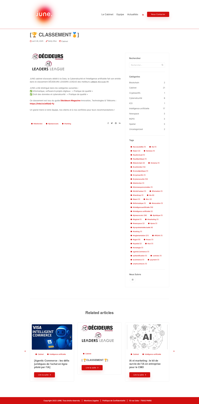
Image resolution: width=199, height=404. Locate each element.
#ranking (67, 124)
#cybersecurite (140, 179)
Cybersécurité (135, 98)
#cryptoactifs (139, 175)
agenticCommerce (141, 252)
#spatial (137, 243)
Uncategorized (136, 129)
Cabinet (65, 41)
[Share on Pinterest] (116, 123)
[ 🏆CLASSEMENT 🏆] (95, 360)
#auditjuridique (140, 159)
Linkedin (141, 14)
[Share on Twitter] (112, 123)
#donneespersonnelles (143, 187)
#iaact (136, 199)
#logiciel (137, 219)
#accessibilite (139, 147)
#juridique (158, 215)
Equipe (120, 14)
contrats (157, 256)
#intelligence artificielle (143, 211)
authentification (140, 256)
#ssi (150, 243)
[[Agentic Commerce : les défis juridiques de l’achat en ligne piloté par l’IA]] (52, 337)
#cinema (155, 163)
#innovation (157, 203)
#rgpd (136, 239)
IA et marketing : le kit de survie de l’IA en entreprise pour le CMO (145, 364)
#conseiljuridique (140, 171)
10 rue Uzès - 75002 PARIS (140, 401)
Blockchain (134, 82)
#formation (157, 191)
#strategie (138, 248)
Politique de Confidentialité (113, 401)
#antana (150, 151)
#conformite (139, 167)
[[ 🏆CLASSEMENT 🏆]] (97, 333)
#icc (149, 199)
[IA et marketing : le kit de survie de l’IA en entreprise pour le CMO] (147, 337)
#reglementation (141, 235)
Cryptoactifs (134, 93)
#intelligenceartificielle (143, 207)
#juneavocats (53, 124)
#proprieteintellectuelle (143, 227)
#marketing (152, 219)
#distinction (38, 124)
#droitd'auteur (139, 191)
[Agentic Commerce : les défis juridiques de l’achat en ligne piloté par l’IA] (51, 364)
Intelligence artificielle (139, 108)
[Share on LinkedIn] (119, 123)
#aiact (136, 151)
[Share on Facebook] (108, 123)
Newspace (134, 114)
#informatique (139, 203)
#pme (153, 223)
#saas (149, 239)
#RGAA (158, 235)
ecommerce (138, 260)
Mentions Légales (91, 401)
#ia (151, 195)
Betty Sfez (52, 41)
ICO (131, 103)
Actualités (132, 14)
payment (154, 260)
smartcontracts (140, 264)
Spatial (132, 124)
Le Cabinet (107, 14)
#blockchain (139, 163)
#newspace (139, 223)
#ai (154, 147)
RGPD (132, 119)
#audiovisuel (139, 155)
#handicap (138, 195)
